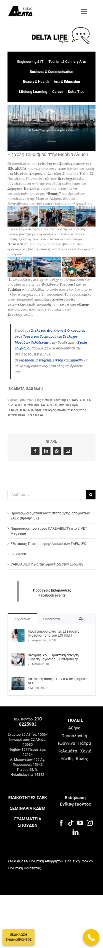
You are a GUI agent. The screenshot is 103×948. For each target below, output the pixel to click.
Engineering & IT (30, 62)
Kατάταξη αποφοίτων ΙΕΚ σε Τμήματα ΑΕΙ (58, 681)
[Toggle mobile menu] (84, 11)
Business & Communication (51, 72)
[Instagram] (90, 823)
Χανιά (86, 750)
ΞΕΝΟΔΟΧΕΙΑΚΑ (19, 410)
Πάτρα (84, 743)
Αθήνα (74, 727)
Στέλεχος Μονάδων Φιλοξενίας (64, 410)
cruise (48, 400)
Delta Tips (76, 92)
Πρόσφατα (51, 619)
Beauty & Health (36, 82)
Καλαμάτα (67, 750)
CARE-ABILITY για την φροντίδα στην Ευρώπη (46, 564)
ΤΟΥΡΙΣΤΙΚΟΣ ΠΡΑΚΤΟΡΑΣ (26, 415)
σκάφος (36, 410)
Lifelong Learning (33, 92)
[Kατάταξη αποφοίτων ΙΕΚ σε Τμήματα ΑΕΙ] (18, 679)
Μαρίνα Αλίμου (69, 405)
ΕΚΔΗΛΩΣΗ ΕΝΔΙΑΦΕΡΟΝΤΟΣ (19, 937)
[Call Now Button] (91, 937)
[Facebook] (61, 823)
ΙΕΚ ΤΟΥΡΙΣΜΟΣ (29, 405)
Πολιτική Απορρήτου (46, 861)
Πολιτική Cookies (79, 861)
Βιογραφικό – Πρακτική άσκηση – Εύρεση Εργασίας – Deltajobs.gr (55, 657)
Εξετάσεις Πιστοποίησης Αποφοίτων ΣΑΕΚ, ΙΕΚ (48, 544)
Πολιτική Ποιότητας (24, 868)
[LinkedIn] (75, 832)
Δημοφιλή (22, 619)
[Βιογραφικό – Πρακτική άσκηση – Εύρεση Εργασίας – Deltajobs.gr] (18, 656)
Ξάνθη (67, 758)
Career (57, 92)
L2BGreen (18, 554)
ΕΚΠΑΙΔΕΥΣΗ (76, 400)
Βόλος (82, 758)
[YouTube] (80, 823)
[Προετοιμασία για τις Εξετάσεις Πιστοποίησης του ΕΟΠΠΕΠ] (18, 632)
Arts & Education (67, 82)
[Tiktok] (71, 823)
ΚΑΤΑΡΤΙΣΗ (49, 405)
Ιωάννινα (66, 743)
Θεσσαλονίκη (74, 735)
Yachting (60, 400)
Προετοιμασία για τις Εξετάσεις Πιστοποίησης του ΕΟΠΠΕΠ (54, 633)
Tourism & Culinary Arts (67, 62)
